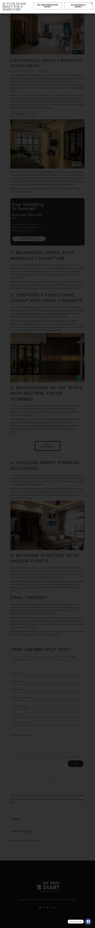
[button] (92, 3)
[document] (47, 464)
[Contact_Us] (88, 921)
